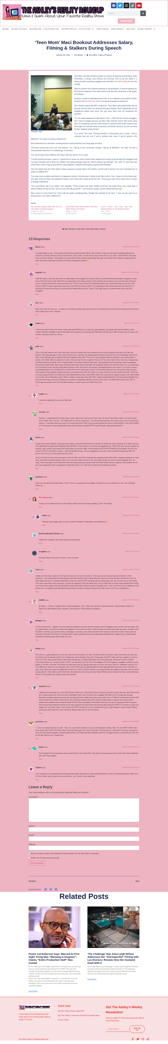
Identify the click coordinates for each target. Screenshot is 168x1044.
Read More (33, 991)
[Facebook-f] (133, 1039)
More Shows (144, 28)
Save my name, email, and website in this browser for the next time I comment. (65, 853)
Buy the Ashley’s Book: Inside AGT (71, 1011)
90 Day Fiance (19, 28)
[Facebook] (114, 5)
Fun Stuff (85, 28)
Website (32, 844)
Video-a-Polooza (105, 55)
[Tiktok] (133, 5)
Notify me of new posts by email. (45, 858)
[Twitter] (120, 5)
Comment (34, 797)
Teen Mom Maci (92, 229)
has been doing (121, 81)
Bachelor (35, 28)
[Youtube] (139, 5)
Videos (102, 229)
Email (32, 835)
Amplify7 (29, 1039)
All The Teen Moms (93, 101)
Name (32, 826)
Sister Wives (69, 28)
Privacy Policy (63, 1020)
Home (5, 28)
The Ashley (43, 497)
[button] (45, 889)
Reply (37, 264)
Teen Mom (102, 28)
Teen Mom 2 (117, 28)
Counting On (51, 28)
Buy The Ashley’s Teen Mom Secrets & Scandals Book (79, 1015)
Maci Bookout (70, 229)
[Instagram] (126, 5)
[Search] (143, 13)
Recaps (131, 28)
